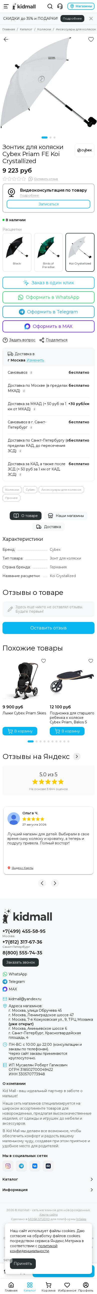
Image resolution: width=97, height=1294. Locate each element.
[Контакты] (60, 6)
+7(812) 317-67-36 (22, 942)
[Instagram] (7, 1166)
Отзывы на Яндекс (36, 756)
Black (17, 263)
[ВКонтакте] (34, 1166)
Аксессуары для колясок (76, 29)
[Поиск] (50, 6)
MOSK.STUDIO (39, 1219)
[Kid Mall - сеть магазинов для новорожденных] (24, 6)
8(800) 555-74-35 (22, 953)
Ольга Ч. (30, 813)
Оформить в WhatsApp (52, 297)
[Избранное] (91, 39)
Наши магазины (70, 515)
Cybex (30, 489)
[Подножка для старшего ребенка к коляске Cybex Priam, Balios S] (72, 679)
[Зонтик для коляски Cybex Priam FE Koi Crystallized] (48, 83)
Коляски (44, 29)
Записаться (49, 204)
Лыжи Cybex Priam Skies (24, 713)
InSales (81, 1219)
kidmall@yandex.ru (25, 999)
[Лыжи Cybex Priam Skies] (24, 679)
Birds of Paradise (48, 265)
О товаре (29, 515)
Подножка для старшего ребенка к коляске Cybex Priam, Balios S (72, 717)
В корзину (23, 731)
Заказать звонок (20, 962)
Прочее (11, 498)
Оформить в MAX (53, 326)
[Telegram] (21, 1166)
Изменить (35, 360)
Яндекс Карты (22, 868)
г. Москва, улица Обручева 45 (35, 1010)
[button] (45, 138)
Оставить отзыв (48, 628)
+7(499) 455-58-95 (24, 931)
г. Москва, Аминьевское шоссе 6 (38, 1028)
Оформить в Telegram (52, 312)
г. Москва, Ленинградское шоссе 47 (41, 1015)
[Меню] (6, 6)
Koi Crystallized (80, 263)
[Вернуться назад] (6, 39)
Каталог (26, 29)
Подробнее (72, 18)
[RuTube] (48, 1166)
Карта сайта (49, 1214)
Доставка (52, 527)
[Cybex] (84, 150)
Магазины (84, 6)
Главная (8, 29)
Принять (23, 1263)
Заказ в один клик (53, 283)
